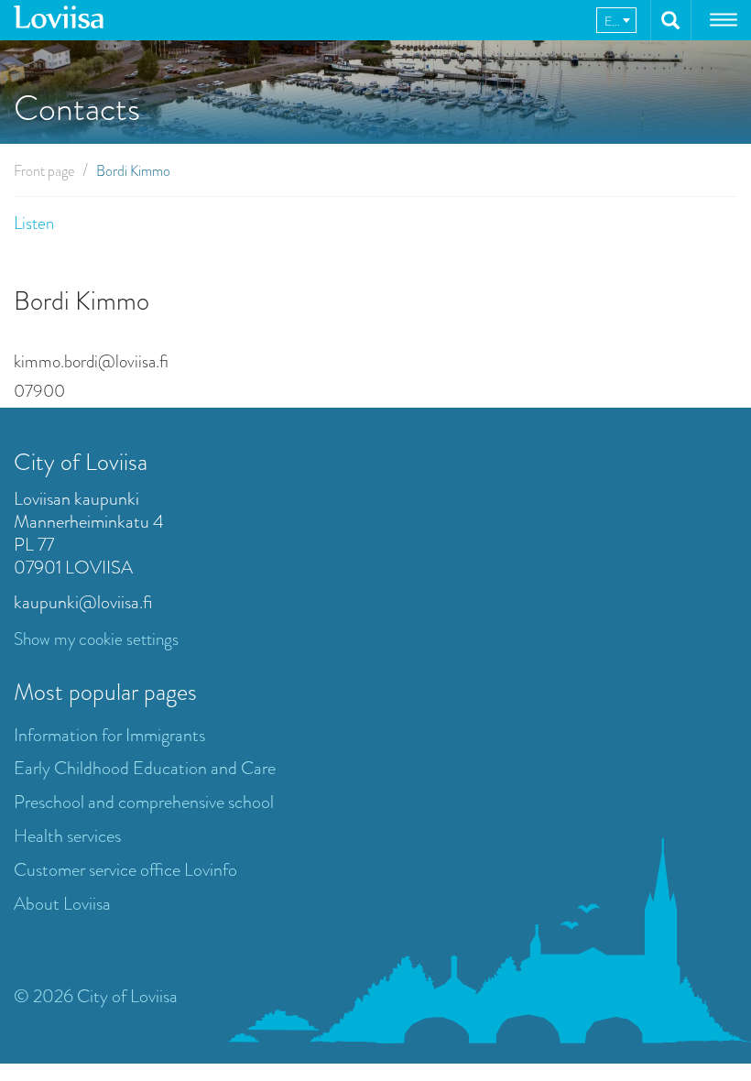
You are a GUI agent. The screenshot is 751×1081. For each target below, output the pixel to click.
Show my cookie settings (96, 639)
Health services (67, 836)
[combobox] (616, 20)
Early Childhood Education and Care (145, 768)
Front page (44, 170)
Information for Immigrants (109, 735)
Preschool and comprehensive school (144, 802)
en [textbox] (613, 21)
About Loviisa (62, 903)
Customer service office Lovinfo (125, 870)
